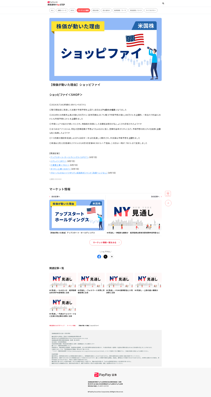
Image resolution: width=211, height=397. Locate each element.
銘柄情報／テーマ (120, 10)
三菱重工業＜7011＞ (60, 164)
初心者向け (106, 10)
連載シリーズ (62, 10)
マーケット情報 (83, 10)
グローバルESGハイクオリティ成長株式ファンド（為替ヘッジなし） (79, 172)
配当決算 (96, 10)
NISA (72, 10)
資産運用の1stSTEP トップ (56, 325)
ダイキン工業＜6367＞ (60, 168)
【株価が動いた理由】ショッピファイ (88, 325)
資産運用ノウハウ (136, 10)
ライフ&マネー (151, 10)
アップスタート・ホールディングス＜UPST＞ (69, 157)
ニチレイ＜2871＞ (58, 161)
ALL (52, 10)
